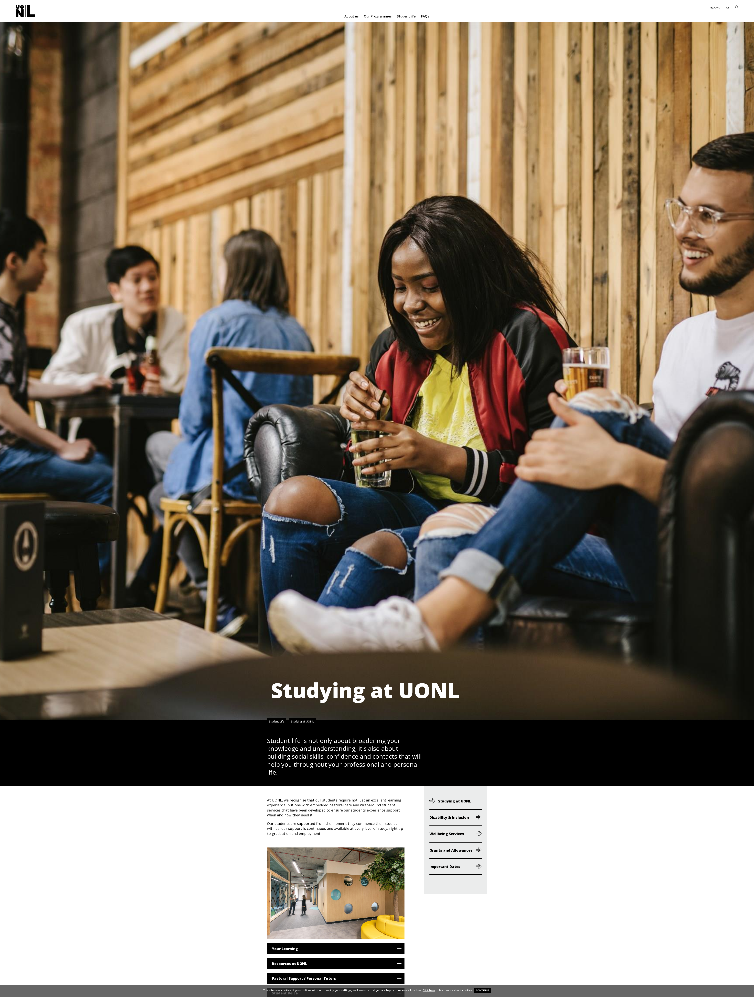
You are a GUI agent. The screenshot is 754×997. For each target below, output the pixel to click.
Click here (429, 990)
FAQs (425, 16)
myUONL (715, 7)
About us (351, 16)
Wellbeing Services (446, 833)
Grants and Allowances (450, 850)
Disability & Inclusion (449, 817)
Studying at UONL (302, 721)
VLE (727, 7)
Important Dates (444, 866)
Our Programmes (378, 16)
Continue (482, 990)
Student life (406, 16)
